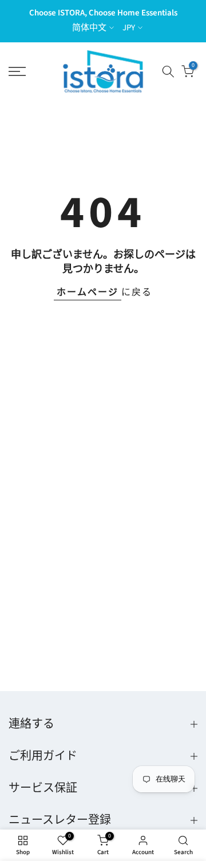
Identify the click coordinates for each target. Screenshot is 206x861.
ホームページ (87, 292)
